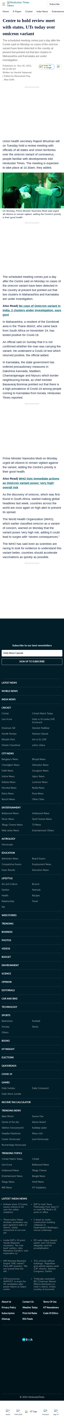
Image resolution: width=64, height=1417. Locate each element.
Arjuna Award (39, 1122)
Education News (40, 870)
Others (5, 1032)
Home (6, 11)
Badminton (7, 1021)
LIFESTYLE (7, 878)
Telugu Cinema (39, 1170)
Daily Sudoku (8, 1088)
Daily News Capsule (13, 653)
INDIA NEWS (9, 699)
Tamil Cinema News (42, 819)
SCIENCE (6, 974)
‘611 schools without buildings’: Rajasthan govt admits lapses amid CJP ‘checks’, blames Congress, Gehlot (46, 1266)
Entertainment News (12, 1176)
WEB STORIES (9, 915)
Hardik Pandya (9, 734)
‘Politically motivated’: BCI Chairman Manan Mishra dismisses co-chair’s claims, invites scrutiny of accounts (45, 1284)
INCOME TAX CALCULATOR (16, 1102)
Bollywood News (10, 813)
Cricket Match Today (42, 714)
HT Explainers (39, 1188)
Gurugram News (40, 771)
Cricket (28, 11)
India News (42, 11)
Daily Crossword (40, 1088)
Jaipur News (38, 776)
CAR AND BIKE (10, 999)
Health (5, 896)
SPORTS (6, 1015)
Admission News (10, 859)
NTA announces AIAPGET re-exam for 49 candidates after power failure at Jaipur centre (14, 1284)
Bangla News (38, 1176)
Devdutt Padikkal (40, 728)
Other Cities (38, 799)
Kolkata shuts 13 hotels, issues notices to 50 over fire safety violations (15, 1208)
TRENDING (7, 924)
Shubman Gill (8, 728)
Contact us (28, 1302)
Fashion (5, 890)
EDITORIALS (8, 990)
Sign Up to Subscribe (32, 662)
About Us (6, 1302)
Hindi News (38, 1182)
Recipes (36, 896)
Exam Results (8, 870)
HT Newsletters (51, 1308)
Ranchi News (8, 799)
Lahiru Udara (38, 745)
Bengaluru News (10, 759)
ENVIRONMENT (10, 965)
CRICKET (6, 708)
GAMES (6, 1083)
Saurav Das (37, 1116)
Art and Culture (9, 884)
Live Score (7, 719)
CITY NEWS (8, 754)
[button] (4, 4)
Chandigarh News (11, 765)
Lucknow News (40, 782)
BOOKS (6, 1041)
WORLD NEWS (10, 691)
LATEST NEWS (9, 683)
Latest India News (14, 1198)
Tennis (35, 1027)
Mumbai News (9, 788)
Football (36, 1021)
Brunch (35, 884)
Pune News (37, 794)
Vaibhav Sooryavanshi (13, 1128)
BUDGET (6, 957)
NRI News (7, 1188)
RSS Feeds (27, 1319)
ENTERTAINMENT (11, 808)
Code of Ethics (50, 1313)
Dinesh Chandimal (11, 745)
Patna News (8, 794)
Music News (8, 819)
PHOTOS (6, 940)
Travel (35, 901)
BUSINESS (7, 932)
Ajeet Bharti (8, 1116)
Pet (3, 907)
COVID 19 (7, 1074)
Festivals (36, 890)
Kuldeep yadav (39, 1128)
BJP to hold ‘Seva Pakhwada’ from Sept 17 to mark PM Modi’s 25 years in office (46, 1208)
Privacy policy (9, 1308)
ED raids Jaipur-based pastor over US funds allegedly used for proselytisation (45, 1244)
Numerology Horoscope (14, 1145)
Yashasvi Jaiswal (40, 734)
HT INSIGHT (8, 1049)
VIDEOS (6, 949)
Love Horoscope (40, 1139)
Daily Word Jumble (11, 1094)
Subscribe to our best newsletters (32, 645)
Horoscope (7, 845)
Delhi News (7, 771)
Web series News (10, 831)
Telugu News (8, 1182)
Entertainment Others (43, 831)
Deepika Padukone (11, 1133)
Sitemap (6, 1319)
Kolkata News (8, 782)
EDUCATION (8, 853)
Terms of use (49, 1302)
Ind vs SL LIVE (39, 739)
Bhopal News (38, 759)
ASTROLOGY (8, 839)
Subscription (8, 1313)
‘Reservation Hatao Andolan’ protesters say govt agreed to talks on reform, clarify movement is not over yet (15, 1226)
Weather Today (30, 1308)
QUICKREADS (9, 1066)
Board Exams (38, 859)
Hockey (5, 1027)
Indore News (8, 776)
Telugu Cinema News (12, 825)
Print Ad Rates (29, 1313)
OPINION (7, 982)
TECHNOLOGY (9, 1007)
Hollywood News (40, 813)
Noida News (38, 788)
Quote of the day (10, 1122)
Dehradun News (40, 765)
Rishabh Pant (8, 739)
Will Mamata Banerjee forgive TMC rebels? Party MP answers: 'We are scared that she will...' (15, 1266)
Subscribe (54, 4)
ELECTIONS (8, 1057)
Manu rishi (37, 1133)
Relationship (8, 901)
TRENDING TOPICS (12, 1153)
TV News (36, 825)
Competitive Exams (11, 864)
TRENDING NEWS (11, 1111)
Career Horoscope (11, 1139)
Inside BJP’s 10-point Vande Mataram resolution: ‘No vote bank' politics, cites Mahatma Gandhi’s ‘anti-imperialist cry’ (16, 1247)
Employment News (41, 864)
